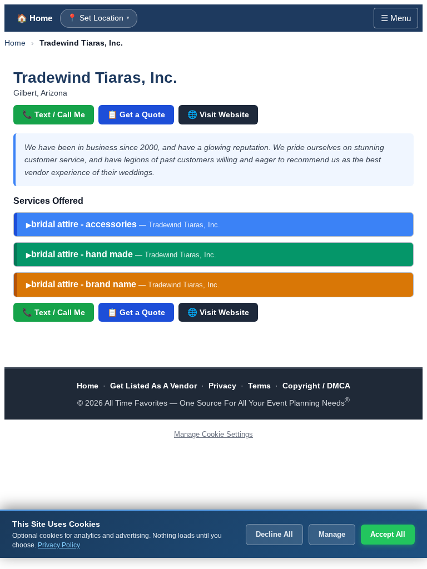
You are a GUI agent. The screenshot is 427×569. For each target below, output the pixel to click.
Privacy (222, 385)
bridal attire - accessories (125, 224)
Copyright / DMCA (316, 385)
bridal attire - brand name (125, 284)
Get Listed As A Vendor (153, 385)
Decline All (274, 534)
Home (15, 42)
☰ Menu (396, 18)
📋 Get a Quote (136, 114)
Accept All (387, 534)
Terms (259, 385)
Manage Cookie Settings (213, 434)
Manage (332, 534)
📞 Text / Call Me (53, 114)
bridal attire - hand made (123, 254)
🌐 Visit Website (218, 114)
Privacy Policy (59, 545)
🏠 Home (34, 18)
